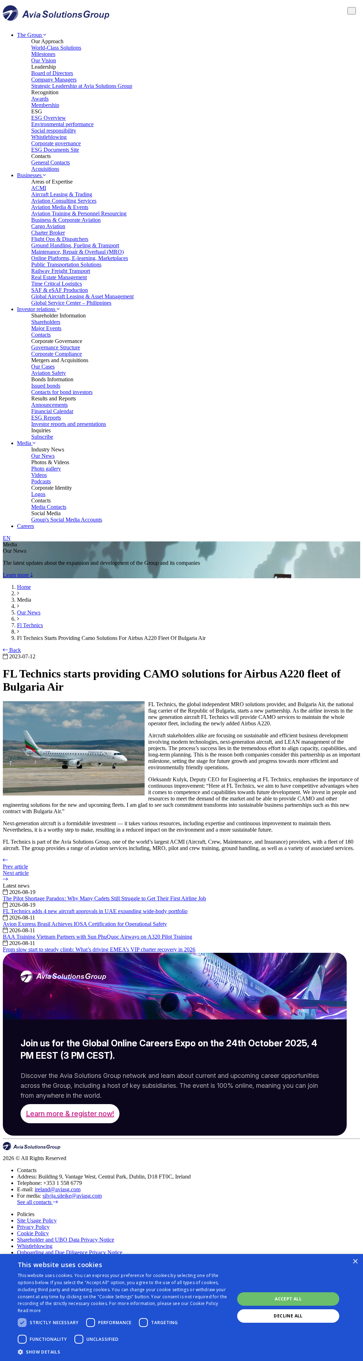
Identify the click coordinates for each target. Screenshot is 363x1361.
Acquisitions (45, 169)
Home (24, 587)
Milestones (43, 54)
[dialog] (181, 1307)
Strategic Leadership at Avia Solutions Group (81, 86)
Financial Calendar (52, 411)
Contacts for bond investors (62, 392)
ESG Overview (48, 118)
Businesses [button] (30, 175)
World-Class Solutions (56, 48)
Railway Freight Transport (60, 271)
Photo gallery (46, 469)
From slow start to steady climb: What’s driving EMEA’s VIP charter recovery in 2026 (99, 949)
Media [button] (25, 443)
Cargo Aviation (48, 226)
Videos (39, 475)
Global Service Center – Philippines (71, 303)
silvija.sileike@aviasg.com (72, 1196)
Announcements (49, 405)
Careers (25, 526)
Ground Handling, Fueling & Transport (75, 245)
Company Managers (54, 80)
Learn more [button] (16, 575)
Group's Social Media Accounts (66, 520)
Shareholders (45, 322)
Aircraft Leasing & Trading (61, 194)
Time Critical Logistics (56, 284)
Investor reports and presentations (68, 424)
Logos (38, 494)
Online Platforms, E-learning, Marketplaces (79, 258)
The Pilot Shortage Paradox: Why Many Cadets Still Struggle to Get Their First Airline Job (104, 898)
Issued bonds (45, 386)
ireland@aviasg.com (57, 1189)
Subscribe (42, 437)
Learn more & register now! (70, 1113)
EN (7, 538)
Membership (45, 105)
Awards (40, 99)
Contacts (41, 335)
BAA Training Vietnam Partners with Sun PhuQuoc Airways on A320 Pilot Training (97, 937)
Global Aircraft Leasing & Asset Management (82, 296)
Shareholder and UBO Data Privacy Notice (65, 1240)
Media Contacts (48, 507)
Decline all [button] (288, 1316)
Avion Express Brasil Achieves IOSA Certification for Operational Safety (85, 924)
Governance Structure (55, 347)
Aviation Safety (48, 373)
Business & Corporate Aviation (66, 220)
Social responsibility (53, 131)
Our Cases (43, 367)
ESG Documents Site (55, 150)
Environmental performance (62, 124)
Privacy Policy (33, 1227)
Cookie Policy (33, 1233)
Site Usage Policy (37, 1220)
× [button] (355, 1261)
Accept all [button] (288, 1299)
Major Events (46, 328)
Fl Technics (30, 625)
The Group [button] (30, 35)
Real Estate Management (59, 277)
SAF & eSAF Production (59, 290)
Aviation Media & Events (59, 207)
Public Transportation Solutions (66, 264)
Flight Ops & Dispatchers (59, 239)
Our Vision (43, 60)
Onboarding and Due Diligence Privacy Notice (69, 1252)
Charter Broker (48, 233)
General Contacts (50, 162)
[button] (123, 1352)
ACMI (38, 188)
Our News (43, 456)
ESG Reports (46, 418)
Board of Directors (52, 73)
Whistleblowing (49, 137)
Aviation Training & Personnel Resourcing (79, 213)
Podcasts (41, 481)
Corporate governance (56, 143)
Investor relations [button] (37, 309)
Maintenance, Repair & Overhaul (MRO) (77, 252)
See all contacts (35, 1202)
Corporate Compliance (56, 354)
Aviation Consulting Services (63, 201)
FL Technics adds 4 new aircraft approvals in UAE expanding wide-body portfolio (95, 911)
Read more (29, 1310)
